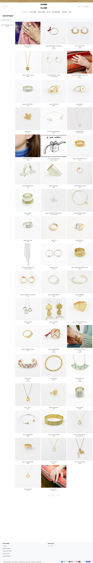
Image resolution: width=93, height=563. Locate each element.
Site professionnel (6, 556)
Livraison (5, 546)
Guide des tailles (6, 548)
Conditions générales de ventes (24, 561)
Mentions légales (14, 561)
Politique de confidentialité (36, 561)
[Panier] (84, 6)
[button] (87, 6)
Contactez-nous (6, 553)
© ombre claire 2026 (6, 561)
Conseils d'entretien (7, 551)
